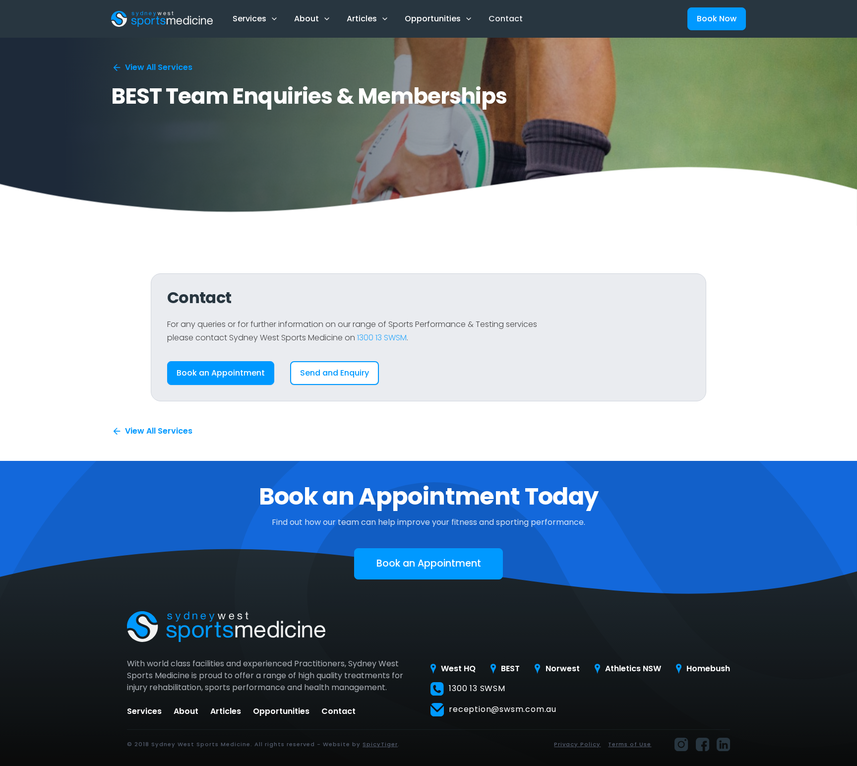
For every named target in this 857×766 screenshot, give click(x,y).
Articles (225, 711)
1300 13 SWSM (382, 337)
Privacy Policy (577, 744)
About (186, 711)
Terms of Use (629, 744)
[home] (162, 19)
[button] (255, 19)
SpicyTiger (380, 744)
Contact (506, 18)
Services (144, 711)
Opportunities (281, 711)
